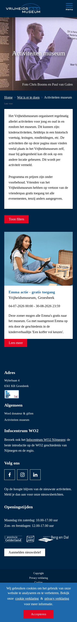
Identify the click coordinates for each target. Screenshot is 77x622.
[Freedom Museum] (22, 6)
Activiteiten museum (16, 419)
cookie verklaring (27, 598)
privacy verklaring (56, 598)
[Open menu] (69, 6)
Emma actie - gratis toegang (32, 292)
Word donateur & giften (18, 413)
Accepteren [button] (38, 614)
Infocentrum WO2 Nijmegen (45, 439)
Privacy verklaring (38, 578)
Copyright (38, 573)
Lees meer (16, 343)
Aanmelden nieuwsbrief (25, 552)
